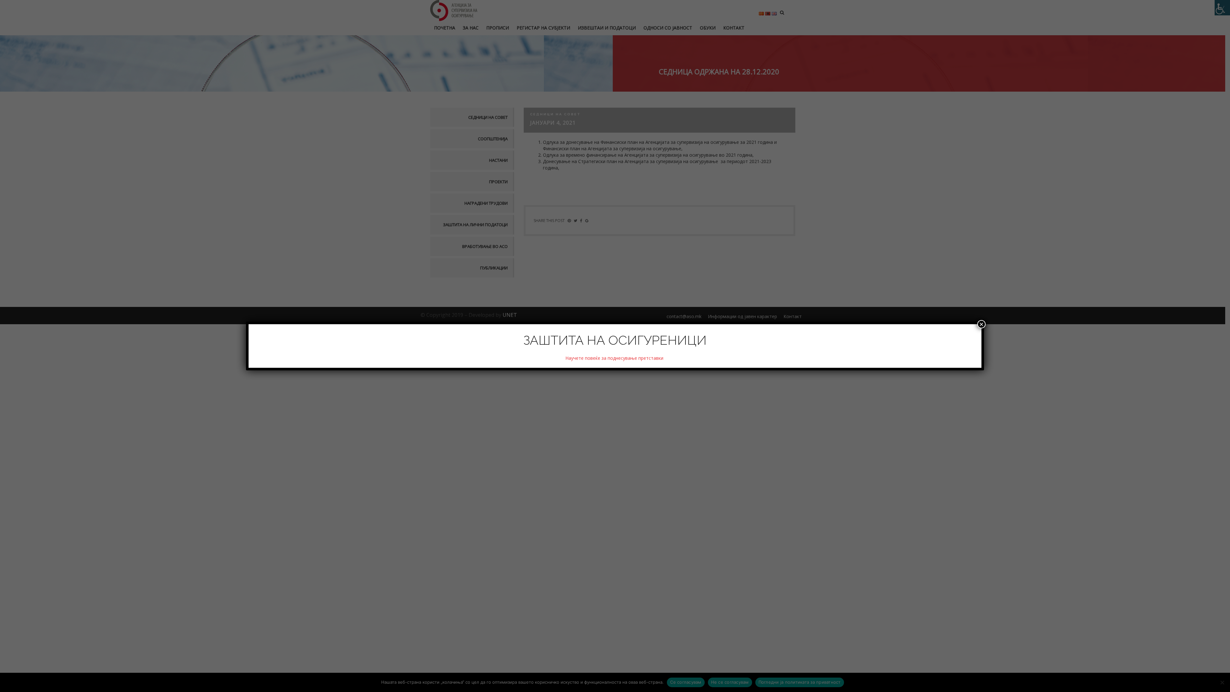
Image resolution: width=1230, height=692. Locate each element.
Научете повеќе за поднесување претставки (615, 358)
